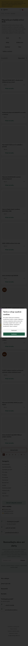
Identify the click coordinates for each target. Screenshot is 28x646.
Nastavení (14, 330)
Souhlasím (14, 334)
